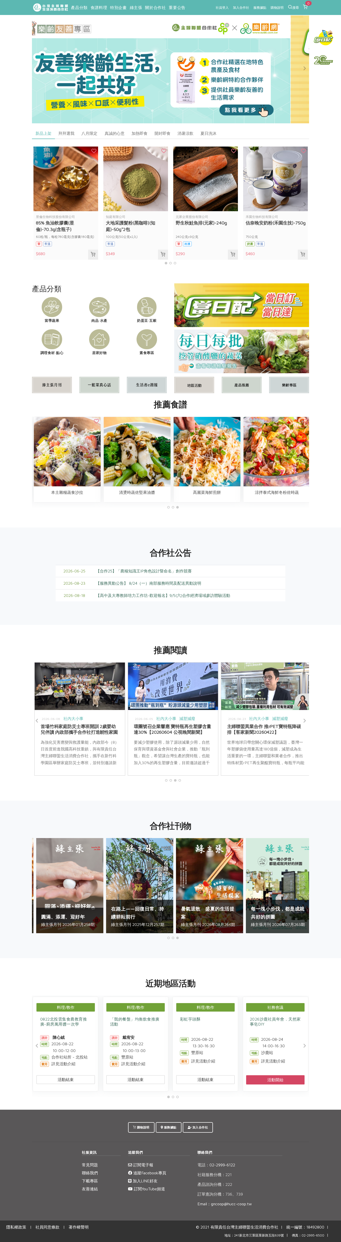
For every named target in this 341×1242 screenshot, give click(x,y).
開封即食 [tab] (162, 133)
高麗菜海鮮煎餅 (121, 492)
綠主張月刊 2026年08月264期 (135, 916)
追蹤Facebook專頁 (149, 1173)
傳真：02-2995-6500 (308, 1235)
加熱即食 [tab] (140, 133)
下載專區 (90, 1181)
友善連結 (90, 1189)
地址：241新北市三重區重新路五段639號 (254, 1235)
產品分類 (79, 7)
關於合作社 (155, 7)
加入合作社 (241, 7)
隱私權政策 (16, 1227)
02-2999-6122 (216, 1165)
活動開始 (275, 1079)
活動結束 (66, 1079)
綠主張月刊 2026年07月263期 (205, 916)
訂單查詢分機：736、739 (220, 1194)
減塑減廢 (82, 718)
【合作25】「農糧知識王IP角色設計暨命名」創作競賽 (144, 571)
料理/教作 (65, 1007)
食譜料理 (99, 7)
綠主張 (136, 7)
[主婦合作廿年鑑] (324, 60)
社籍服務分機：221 (214, 1174)
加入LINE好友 (145, 1181)
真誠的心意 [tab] (115, 133)
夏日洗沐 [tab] (208, 133)
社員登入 (222, 7)
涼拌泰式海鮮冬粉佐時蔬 (191, 492)
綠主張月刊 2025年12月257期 (64, 916)
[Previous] (37, 68)
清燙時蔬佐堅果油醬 (51, 492)
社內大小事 (61, 718)
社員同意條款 (47, 1227)
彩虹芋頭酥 (190, 1019)
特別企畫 (118, 7)
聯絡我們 (90, 1173)
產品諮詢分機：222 (214, 1184)
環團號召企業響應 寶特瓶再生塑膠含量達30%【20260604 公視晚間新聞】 (67, 729)
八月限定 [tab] (89, 133)
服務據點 (259, 7)
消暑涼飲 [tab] (185, 133)
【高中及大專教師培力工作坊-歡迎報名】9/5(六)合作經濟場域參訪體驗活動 (163, 595)
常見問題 (90, 1165)
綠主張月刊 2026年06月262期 (274, 920)
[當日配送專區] (241, 304)
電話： (203, 1165)
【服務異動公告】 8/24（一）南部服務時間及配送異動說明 (148, 583)
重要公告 (177, 7)
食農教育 (267, 718)
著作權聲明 (79, 1227)
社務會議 (275, 1007)
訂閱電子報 (142, 1165)
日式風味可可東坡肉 (261, 492)
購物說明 (277, 7)
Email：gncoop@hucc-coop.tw (224, 1204)
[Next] (304, 68)
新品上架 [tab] (43, 133)
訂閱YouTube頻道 (149, 1189)
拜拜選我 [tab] (66, 133)
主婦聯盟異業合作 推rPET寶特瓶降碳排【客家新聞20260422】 (159, 729)
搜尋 (295, 7)
